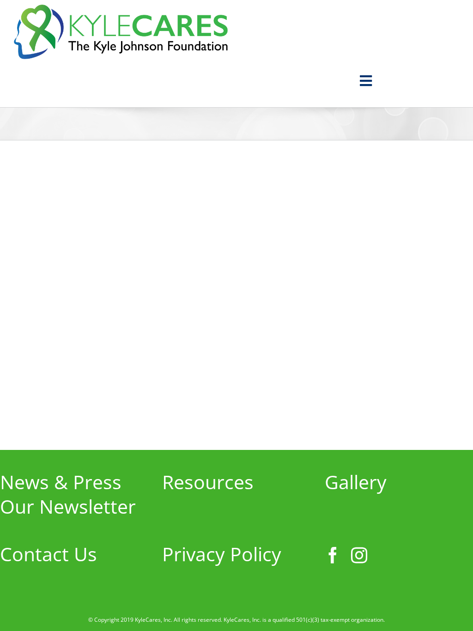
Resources (208, 482)
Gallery (356, 482)
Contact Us (48, 554)
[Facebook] (333, 555)
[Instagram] (359, 555)
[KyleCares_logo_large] (121, 11)
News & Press (60, 482)
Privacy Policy (221, 554)
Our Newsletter (68, 506)
